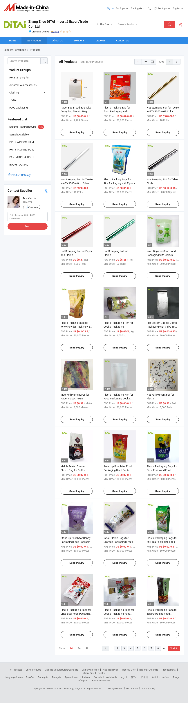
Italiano (86, 677)
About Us (57, 40)
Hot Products (15, 669)
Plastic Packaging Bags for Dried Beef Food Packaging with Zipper (76, 613)
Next (172, 648)
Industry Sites (128, 669)
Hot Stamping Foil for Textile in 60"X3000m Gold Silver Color (77, 183)
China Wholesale (90, 669)
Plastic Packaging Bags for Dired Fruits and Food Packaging (162, 470)
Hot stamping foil (19, 77)
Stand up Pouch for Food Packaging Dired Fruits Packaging (118, 470)
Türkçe (176, 677)
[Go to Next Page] (176, 62)
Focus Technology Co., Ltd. (70, 688)
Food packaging (18, 107)
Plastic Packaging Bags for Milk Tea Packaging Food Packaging (162, 541)
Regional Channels (148, 669)
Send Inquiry (76, 132)
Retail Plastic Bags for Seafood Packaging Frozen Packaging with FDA (119, 541)
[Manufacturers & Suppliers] (27, 7)
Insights (101, 672)
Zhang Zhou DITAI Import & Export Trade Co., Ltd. (58, 24)
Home (12, 40)
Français (56, 677)
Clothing (14, 92)
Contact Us (122, 40)
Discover (100, 40)
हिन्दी (154, 677)
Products (36, 40)
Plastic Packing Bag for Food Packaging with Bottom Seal (117, 111)
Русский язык (71, 677)
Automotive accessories (23, 85)
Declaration (132, 688)
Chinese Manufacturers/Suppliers (61, 669)
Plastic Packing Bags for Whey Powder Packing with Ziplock (76, 326)
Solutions (79, 40)
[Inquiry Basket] (150, 8)
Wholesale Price (110, 669)
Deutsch (98, 677)
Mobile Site (88, 672)
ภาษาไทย (164, 677)
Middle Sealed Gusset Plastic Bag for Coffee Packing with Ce (73, 470)
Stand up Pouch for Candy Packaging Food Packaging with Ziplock (76, 541)
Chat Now (33, 207)
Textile (13, 100)
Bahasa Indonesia (101, 680)
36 (79, 648)
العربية (124, 677)
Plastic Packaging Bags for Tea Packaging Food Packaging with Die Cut (162, 613)
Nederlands (111, 677)
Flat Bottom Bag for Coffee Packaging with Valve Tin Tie (162, 326)
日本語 (144, 677)
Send (27, 226)
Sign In (110, 8)
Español (30, 677)
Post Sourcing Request (180, 24)
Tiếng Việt (83, 680)
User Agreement (114, 688)
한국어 (134, 677)
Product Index (169, 669)
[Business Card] (46, 190)
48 (87, 648)
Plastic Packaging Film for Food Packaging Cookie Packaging (118, 398)
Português (43, 677)
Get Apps (162, 8)
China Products (33, 669)
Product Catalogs (21, 175)
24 (71, 648)
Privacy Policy (149, 688)
